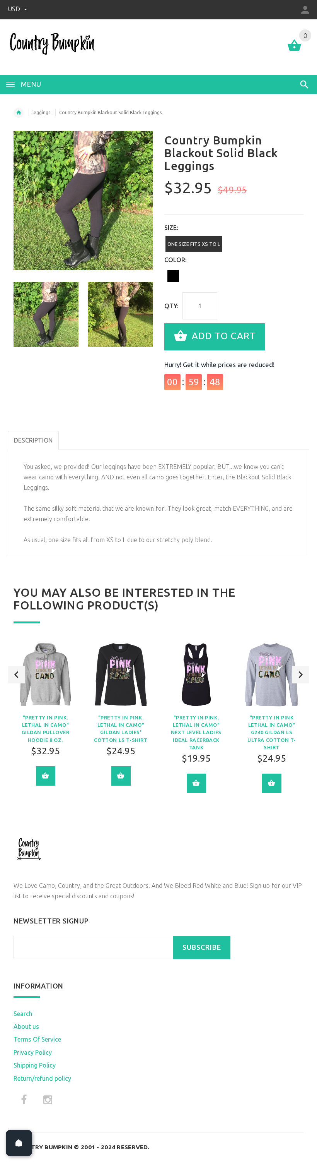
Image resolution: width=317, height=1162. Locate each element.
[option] (46, 314)
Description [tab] (33, 440)
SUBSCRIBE (201, 947)
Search (23, 1013)
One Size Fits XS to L (193, 244)
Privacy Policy (33, 1052)
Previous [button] (16, 674)
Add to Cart (222, 336)
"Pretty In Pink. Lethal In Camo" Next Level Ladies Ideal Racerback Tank (196, 732)
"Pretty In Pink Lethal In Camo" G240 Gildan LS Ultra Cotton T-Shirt (271, 732)
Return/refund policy (42, 1078)
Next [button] (300, 674)
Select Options (45, 776)
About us (26, 1026)
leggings (41, 112)
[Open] (19, 1143)
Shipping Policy (35, 1065)
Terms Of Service (37, 1039)
